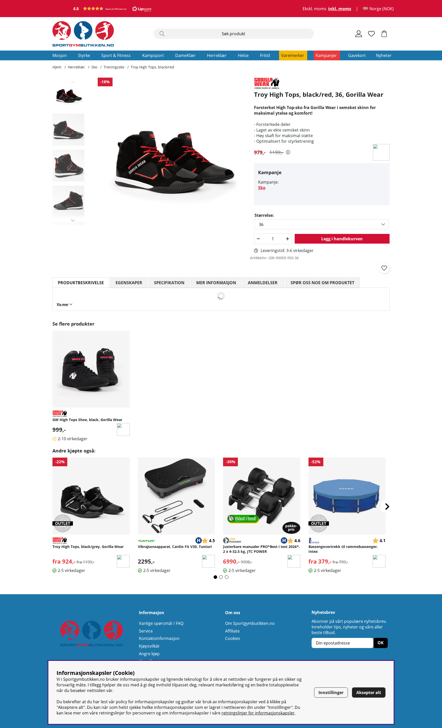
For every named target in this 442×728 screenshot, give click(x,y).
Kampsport (153, 55)
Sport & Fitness (116, 55)
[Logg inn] (358, 33)
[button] (112, 8)
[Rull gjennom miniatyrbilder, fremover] (73, 220)
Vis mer (62, 304)
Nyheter (384, 55)
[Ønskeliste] (371, 33)
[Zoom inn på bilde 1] (172, 151)
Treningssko (114, 67)
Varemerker (292, 55)
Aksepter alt (368, 692)
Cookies (232, 638)
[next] (387, 506)
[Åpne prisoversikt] (288, 152)
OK (381, 643)
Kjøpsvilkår (149, 646)
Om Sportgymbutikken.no (250, 623)
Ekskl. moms (314, 8)
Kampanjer (326, 55)
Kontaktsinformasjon (159, 638)
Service (146, 631)
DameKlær (185, 55)
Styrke (84, 55)
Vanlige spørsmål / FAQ (161, 623)
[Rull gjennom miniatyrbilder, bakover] (73, 82)
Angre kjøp (149, 653)
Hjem (56, 67)
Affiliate (232, 631)
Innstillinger (331, 692)
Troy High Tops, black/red (152, 67)
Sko (94, 67)
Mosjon (59, 55)
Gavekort (357, 55)
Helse (243, 55)
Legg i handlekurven (342, 239)
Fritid (265, 55)
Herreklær (217, 55)
